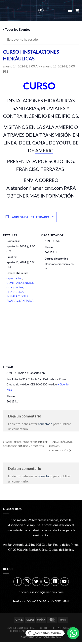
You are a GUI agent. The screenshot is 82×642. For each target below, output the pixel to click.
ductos (19, 287)
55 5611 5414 (36, 601)
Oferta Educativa (62, 627)
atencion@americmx (32, 188)
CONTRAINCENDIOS (20, 282)
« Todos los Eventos (16, 29)
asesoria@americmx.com (46, 592)
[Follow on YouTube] (64, 581)
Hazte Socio (38, 627)
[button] (73, 633)
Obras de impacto (47, 630)
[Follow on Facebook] (17, 581)
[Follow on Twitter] (36, 581)
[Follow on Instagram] (27, 581)
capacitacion (14, 278)
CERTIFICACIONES (21, 630)
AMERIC (44, 150)
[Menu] (69, 10)
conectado (45, 424)
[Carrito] (77, 10)
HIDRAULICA (15, 291)
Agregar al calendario (30, 217)
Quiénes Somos (17, 627)
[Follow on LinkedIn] (55, 581)
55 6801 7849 (59, 601)
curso (10, 287)
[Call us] (45, 581)
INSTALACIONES (17, 296)
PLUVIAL (12, 300)
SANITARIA (26, 300)
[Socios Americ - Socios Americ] (41, 10)
